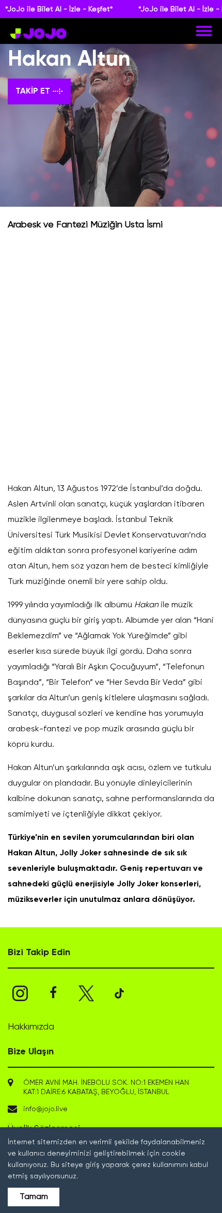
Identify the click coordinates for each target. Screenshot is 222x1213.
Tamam (34, 1197)
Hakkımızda (31, 1027)
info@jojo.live (45, 1109)
